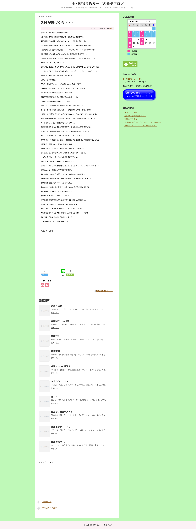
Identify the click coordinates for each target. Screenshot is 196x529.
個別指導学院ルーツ (104, 291)
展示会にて (46, 502)
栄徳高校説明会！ (131, 119)
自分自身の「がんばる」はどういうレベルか (142, 122)
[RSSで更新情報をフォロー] (47, 285)
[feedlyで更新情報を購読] (42, 285)
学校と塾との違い (49, 508)
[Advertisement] (77, 248)
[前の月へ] (146, 21)
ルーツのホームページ (132, 79)
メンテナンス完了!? (132, 112)
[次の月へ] (154, 21)
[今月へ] (150, 21)
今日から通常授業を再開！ (135, 116)
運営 (111, 28)
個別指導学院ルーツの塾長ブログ (98, 3)
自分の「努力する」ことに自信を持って (140, 126)
